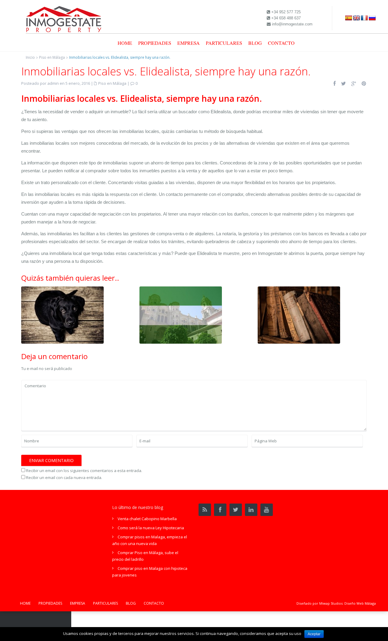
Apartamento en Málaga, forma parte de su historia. (299, 312)
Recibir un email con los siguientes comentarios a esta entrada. (84, 470)
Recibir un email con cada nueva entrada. (64, 477)
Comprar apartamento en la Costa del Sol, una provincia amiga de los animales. (62, 314)
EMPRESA (188, 43)
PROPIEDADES (154, 43)
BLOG (255, 43)
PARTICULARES (224, 43)
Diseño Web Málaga (360, 603)
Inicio (30, 57)
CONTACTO (281, 43)
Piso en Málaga (52, 57)
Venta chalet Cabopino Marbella (147, 518)
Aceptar (314, 634)
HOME (125, 43)
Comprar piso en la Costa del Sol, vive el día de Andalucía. (180, 312)
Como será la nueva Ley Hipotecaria (151, 527)
